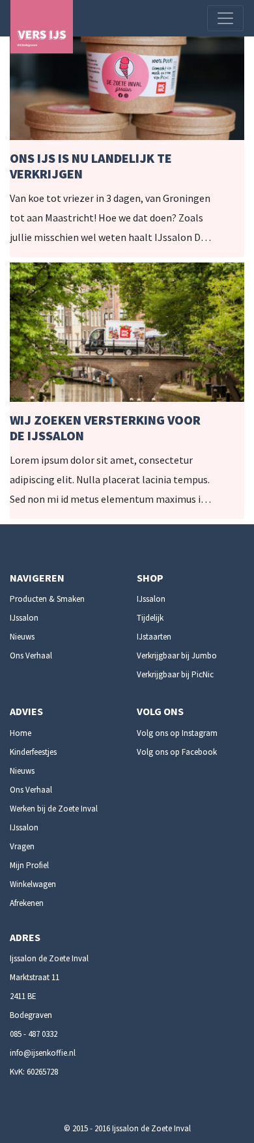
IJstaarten (154, 636)
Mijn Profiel (29, 865)
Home (20, 733)
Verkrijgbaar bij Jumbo (177, 655)
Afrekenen (27, 903)
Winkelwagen (33, 884)
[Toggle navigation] (225, 18)
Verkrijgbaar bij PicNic (175, 674)
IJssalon (24, 617)
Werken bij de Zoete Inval (54, 808)
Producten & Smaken (47, 598)
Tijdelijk (150, 617)
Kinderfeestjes (33, 751)
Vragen (22, 846)
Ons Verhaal (31, 655)
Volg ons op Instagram (177, 733)
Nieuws (22, 636)
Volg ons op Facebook (177, 751)
